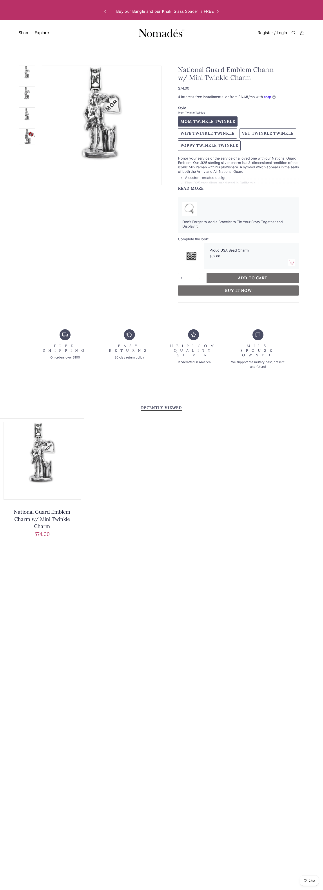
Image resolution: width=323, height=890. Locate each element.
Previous (42, 125)
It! (197, 226)
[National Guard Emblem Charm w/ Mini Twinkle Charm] (42, 461)
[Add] (291, 262)
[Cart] (302, 33)
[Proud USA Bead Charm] (191, 256)
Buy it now (238, 290)
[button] (23, 33)
